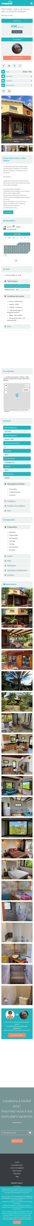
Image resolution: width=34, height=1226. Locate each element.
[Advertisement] (17, 349)
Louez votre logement (17, 1168)
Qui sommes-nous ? (17, 1165)
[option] (11, 148)
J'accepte (17, 1222)
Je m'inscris (17, 1141)
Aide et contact (17, 1171)
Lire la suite (8, 212)
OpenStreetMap (24, 409)
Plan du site (17, 1173)
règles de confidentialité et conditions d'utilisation (17, 1219)
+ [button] (6, 385)
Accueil (17, 1162)
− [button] (6, 388)
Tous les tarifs (17, 32)
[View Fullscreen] (6, 392)
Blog (17, 1176)
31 (5, 255)
